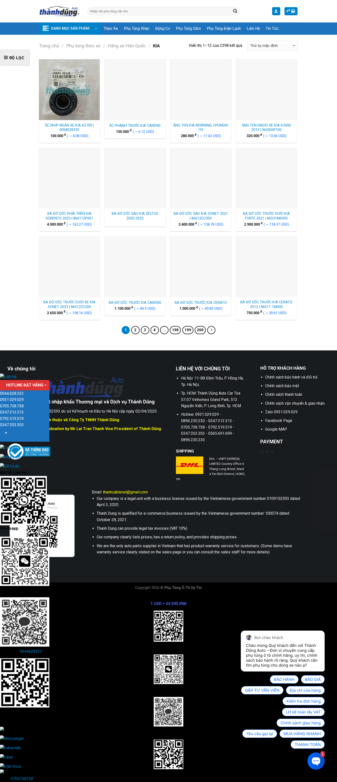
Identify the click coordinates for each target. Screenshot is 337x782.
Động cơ (162, 28)
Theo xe (111, 28)
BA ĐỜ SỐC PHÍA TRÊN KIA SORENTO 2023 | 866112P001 (69, 216)
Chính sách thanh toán (283, 394)
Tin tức (272, 28)
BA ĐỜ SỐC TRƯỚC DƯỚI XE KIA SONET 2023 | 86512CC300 (69, 304)
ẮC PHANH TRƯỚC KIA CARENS (135, 126)
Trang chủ (49, 45)
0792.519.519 (12, 418)
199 (188, 330)
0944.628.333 (12, 393)
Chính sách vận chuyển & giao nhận (295, 403)
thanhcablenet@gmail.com (125, 492)
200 (200, 330)
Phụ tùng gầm (188, 28)
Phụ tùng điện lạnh (224, 28)
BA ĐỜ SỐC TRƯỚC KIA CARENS (135, 303)
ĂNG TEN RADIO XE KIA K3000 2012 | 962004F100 (266, 127)
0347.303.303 (12, 424)
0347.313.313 (12, 412)
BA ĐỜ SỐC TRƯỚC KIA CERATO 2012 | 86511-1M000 (266, 304)
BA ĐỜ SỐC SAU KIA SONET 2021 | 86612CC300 (201, 216)
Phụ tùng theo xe (83, 45)
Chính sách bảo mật (282, 385)
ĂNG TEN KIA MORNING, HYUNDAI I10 (200, 127)
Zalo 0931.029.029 (281, 412)
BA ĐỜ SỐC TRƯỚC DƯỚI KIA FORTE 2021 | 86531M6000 (266, 216)
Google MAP (276, 429)
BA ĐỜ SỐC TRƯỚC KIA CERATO (201, 303)
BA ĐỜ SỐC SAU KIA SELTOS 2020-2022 (135, 216)
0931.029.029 (12, 399)
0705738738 (22, 778)
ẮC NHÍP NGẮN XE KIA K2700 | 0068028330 (69, 127)
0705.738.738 (12, 406)
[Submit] (235, 11)
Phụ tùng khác (136, 28)
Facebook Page (278, 420)
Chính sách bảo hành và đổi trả (291, 377)
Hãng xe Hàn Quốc (127, 45)
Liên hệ (253, 28)
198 (175, 330)
